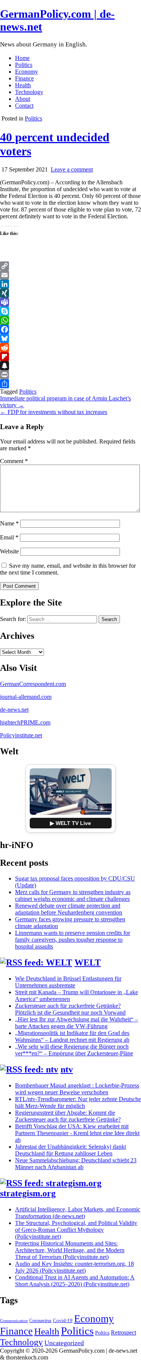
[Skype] (70, 311)
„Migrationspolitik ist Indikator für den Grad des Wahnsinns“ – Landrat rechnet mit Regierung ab (72, 1036)
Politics (23, 65)
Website (9, 551)
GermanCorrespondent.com (33, 684)
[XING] (70, 293)
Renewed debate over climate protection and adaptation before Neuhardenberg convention (68, 909)
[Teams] (70, 302)
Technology (29, 92)
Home (22, 58)
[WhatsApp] (70, 320)
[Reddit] (70, 347)
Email (9, 537)
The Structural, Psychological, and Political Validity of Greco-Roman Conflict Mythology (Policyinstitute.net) (76, 1230)
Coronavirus (40, 1320)
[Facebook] (70, 329)
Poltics (102, 1333)
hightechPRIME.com (25, 722)
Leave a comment (72, 169)
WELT (87, 962)
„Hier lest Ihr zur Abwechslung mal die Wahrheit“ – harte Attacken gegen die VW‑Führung (76, 1022)
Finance (24, 78)
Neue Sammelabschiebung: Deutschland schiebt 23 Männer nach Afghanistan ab (75, 1163)
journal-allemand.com (26, 697)
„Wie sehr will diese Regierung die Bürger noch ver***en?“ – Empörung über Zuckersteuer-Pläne (74, 1050)
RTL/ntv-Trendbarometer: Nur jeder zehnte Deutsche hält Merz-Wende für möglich (78, 1102)
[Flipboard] (70, 356)
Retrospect (123, 1332)
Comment (14, 461)
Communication (14, 1321)
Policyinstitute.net (21, 735)
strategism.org (28, 1193)
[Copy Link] (70, 265)
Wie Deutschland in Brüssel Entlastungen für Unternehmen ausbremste (68, 982)
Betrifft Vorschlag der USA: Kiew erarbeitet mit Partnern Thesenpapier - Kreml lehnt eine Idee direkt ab (77, 1133)
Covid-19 (63, 1320)
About (22, 99)
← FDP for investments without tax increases (53, 412)
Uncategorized (64, 1343)
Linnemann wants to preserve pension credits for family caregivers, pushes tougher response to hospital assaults (72, 940)
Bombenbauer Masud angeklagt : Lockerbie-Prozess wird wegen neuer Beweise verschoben (77, 1088)
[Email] (70, 275)
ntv (67, 1069)
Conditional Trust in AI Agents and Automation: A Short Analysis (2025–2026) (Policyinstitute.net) (75, 1280)
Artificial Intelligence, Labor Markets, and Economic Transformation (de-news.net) (77, 1212)
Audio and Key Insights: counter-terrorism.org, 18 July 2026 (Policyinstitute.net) (74, 1267)
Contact (24, 105)
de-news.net (14, 709)
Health (23, 85)
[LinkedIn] (70, 284)
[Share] (70, 383)
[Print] (70, 374)
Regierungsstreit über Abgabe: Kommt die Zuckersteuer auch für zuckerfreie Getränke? (68, 1116)
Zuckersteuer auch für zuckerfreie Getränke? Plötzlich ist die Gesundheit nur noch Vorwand (70, 1009)
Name (9, 523)
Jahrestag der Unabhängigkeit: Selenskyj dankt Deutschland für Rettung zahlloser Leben (70, 1150)
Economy (26, 71)
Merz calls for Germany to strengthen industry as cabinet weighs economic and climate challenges (72, 895)
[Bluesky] (70, 338)
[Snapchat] (70, 365)
